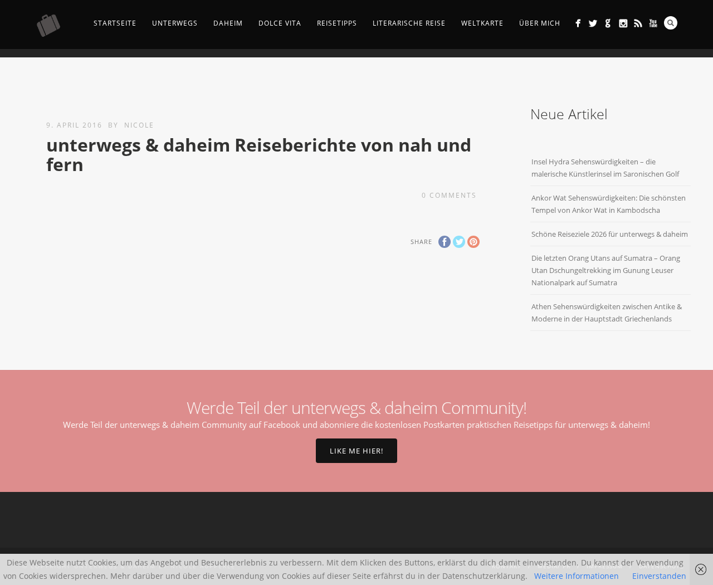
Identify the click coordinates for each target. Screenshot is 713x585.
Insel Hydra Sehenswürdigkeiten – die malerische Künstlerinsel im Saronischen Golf (605, 168)
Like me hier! (356, 451)
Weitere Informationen (576, 576)
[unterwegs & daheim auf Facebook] (578, 23)
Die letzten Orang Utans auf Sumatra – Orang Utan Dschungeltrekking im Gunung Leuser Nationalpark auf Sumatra (605, 270)
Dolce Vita (279, 23)
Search (670, 23)
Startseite (115, 23)
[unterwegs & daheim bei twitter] (593, 23)
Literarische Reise (409, 23)
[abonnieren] (638, 23)
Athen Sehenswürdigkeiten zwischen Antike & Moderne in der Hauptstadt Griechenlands (606, 312)
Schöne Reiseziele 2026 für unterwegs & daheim (609, 234)
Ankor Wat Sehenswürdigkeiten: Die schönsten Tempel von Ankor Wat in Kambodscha (608, 204)
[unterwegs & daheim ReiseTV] (653, 23)
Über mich (539, 23)
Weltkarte (482, 23)
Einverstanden (659, 576)
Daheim (228, 23)
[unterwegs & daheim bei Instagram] (623, 23)
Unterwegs (175, 23)
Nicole (139, 125)
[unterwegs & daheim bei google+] (608, 23)
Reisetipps (337, 23)
